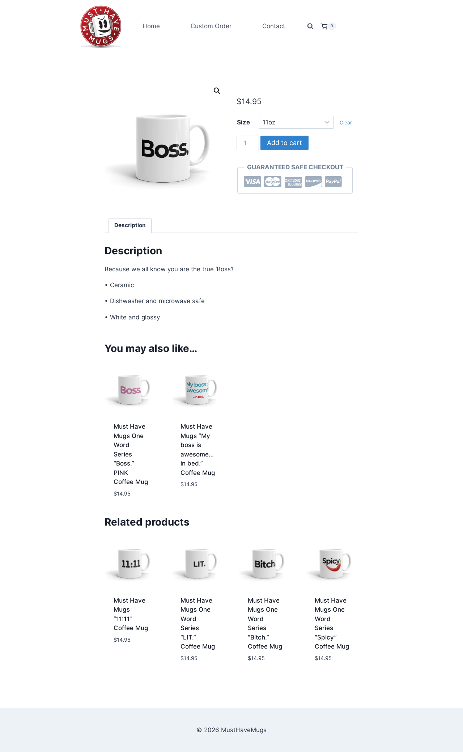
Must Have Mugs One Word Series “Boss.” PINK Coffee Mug (131, 454)
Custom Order (211, 26)
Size (243, 122)
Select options (192, 501)
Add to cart (284, 142)
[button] (217, 90)
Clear (346, 122)
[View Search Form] (310, 26)
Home (151, 26)
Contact (273, 26)
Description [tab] (130, 225)
